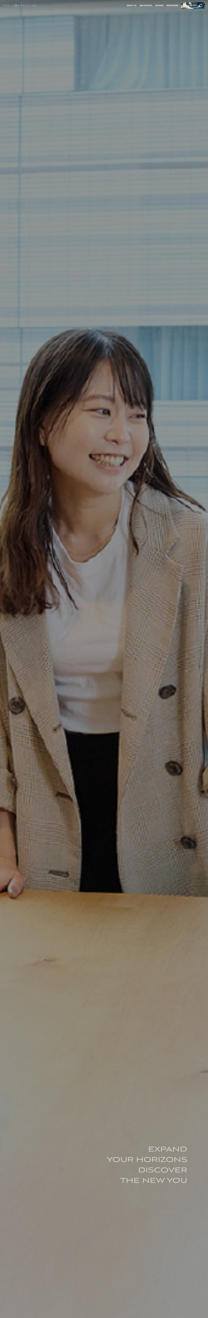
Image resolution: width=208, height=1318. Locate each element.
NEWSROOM (172, 5)
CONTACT (192, 5)
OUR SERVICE (146, 5)
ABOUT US (131, 5)
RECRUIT (159, 5)
